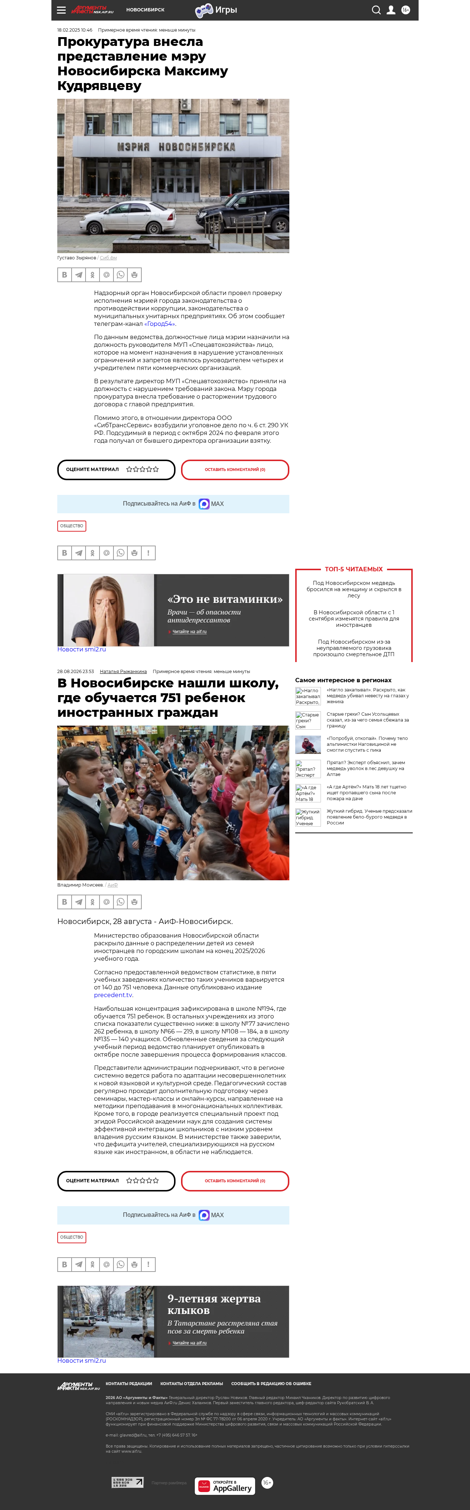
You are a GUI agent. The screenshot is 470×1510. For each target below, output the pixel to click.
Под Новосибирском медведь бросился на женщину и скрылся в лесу (354, 589)
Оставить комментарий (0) (235, 469)
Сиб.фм (108, 257)
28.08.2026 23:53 (75, 671)
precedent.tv (113, 995)
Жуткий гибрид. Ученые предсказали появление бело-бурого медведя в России (369, 817)
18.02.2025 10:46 (74, 30)
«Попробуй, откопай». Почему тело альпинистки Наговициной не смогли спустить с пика (367, 744)
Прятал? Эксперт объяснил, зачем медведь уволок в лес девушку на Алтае (366, 768)
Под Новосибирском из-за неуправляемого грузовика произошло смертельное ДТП (354, 648)
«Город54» (159, 323)
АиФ (113, 885)
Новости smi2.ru (81, 649)
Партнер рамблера (169, 1483)
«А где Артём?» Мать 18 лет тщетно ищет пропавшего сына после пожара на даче (366, 792)
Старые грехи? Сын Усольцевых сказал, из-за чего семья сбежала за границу (368, 720)
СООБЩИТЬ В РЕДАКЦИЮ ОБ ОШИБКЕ (271, 1383)
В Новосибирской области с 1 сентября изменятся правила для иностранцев (354, 619)
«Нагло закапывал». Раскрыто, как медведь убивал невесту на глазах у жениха (368, 695)
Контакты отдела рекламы (191, 1383)
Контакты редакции (129, 1383)
